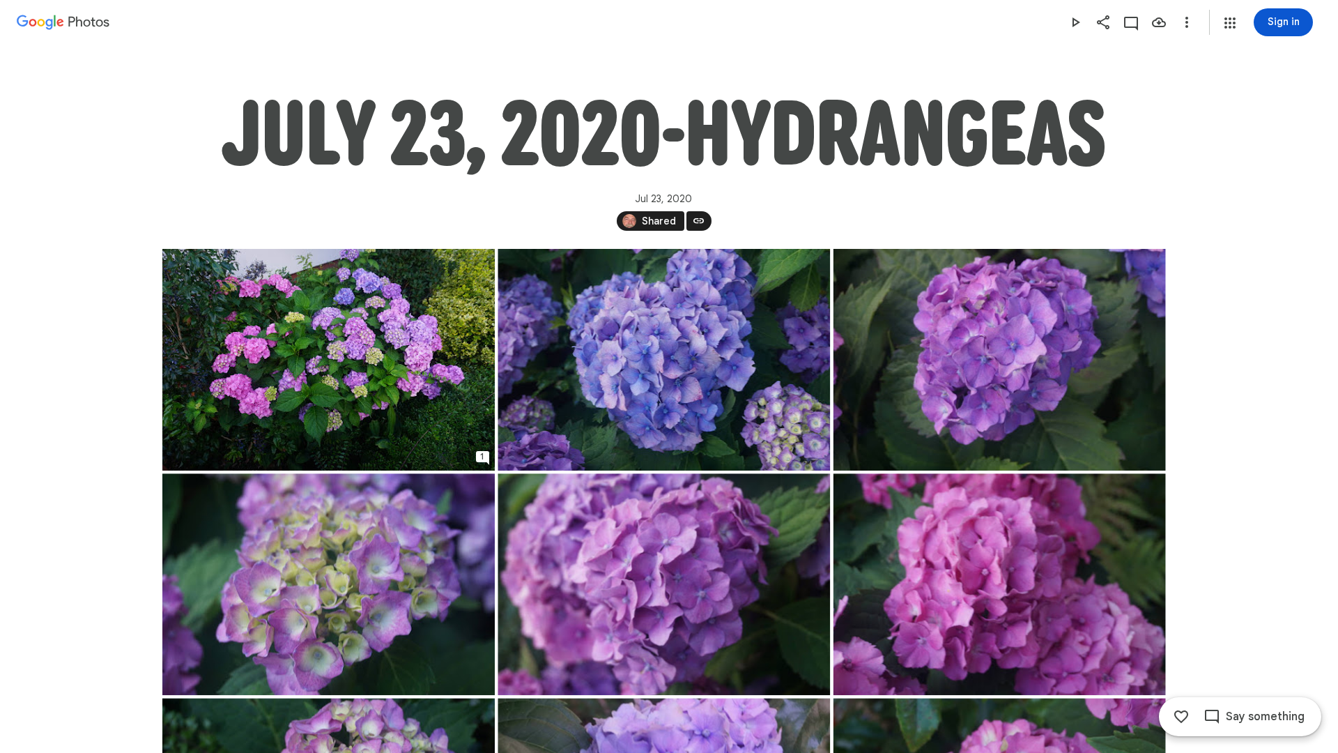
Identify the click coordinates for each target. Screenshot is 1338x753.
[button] (1230, 23)
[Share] (1103, 22)
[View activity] (1131, 22)
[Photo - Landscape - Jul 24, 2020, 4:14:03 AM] (999, 584)
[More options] (1187, 22)
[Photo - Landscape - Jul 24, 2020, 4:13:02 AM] (664, 360)
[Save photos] (1159, 22)
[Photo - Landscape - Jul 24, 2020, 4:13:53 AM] (664, 584)
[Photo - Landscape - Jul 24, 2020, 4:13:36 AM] (328, 584)
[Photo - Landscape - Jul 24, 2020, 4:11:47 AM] (328, 360)
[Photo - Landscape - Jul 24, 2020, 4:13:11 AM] (999, 360)
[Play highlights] (1075, 22)
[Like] (1181, 717)
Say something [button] (1265, 717)
